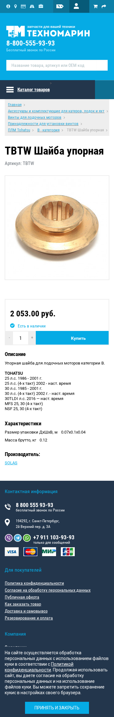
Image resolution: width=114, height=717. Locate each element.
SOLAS (11, 463)
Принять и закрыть (57, 707)
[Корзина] (95, 6)
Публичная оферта (22, 597)
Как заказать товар (23, 604)
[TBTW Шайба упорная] (57, 227)
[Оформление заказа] (104, 6)
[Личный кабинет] (79, 6)
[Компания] (8, 6)
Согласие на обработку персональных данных (48, 590)
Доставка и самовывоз (26, 611)
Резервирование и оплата (29, 618)
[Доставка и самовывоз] (32, 6)
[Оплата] (23, 6)
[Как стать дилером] (41, 6)
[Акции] (64, 6)
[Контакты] (15, 6)
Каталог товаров (33, 89)
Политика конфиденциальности (34, 583)
